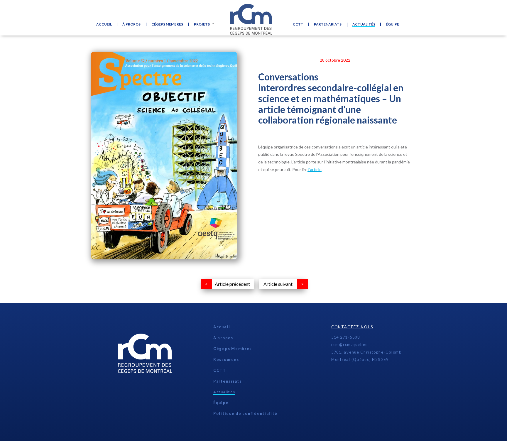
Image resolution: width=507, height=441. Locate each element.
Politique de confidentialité (245, 413)
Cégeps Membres (167, 24)
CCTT (298, 24)
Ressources (226, 359)
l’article (314, 169)
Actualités (363, 24)
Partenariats (328, 24)
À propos (131, 24)
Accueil (104, 24)
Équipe (392, 24)
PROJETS (202, 24)
